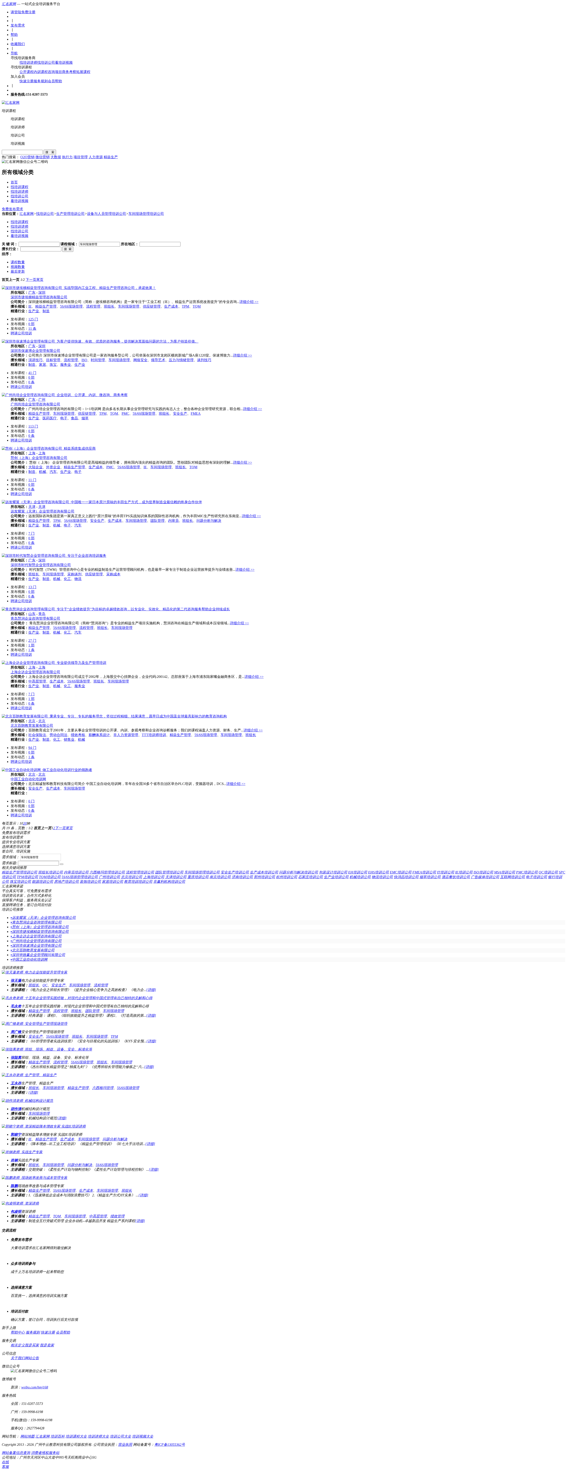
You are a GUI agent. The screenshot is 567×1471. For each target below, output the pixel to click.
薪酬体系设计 (99, 735)
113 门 (33, 426)
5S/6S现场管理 (71, 306)
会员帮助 (55, 81)
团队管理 (157, 520)
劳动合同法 (58, 735)
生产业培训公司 (336, 877)
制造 (46, 311)
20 (25, 823)
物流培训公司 (382, 877)
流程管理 (93, 306)
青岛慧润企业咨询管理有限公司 (35, 618)
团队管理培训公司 (169, 872)
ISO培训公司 (483, 872)
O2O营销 (27, 157)
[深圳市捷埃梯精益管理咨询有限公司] (79, 288)
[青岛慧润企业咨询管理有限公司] (116, 609)
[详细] (151, 990)
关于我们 (18, 1358)
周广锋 (16, 1032)
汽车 (53, 472)
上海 (31, 453)
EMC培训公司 (401, 872)
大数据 (55, 157)
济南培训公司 (242, 877)
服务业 (65, 364)
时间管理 (98, 360)
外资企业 (53, 467)
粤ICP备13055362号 (169, 1444)
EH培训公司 (357, 872)
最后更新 (18, 271)
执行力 (67, 157)
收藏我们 (18, 44)
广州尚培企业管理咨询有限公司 (35, 404)
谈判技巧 (204, 360)
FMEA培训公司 (424, 872)
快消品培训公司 (406, 877)
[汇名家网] (10, 102)
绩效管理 (117, 1216)
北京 (31, 721)
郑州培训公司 (264, 877)
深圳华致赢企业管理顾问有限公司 (38, 955)
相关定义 (18, 1345)
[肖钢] (22, 1152)
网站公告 (32, 1358)
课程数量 (18, 262)
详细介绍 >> (248, 302)
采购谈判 (74, 574)
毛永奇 (16, 1006)
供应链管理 (152, 306)
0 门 (31, 801)
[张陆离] (47, 1049)
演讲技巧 (35, 360)
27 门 (32, 640)
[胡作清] (27, 1101)
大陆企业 (35, 467)
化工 (67, 579)
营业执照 (125, 1444)
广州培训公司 (109, 877)
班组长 (109, 306)
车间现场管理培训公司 (146, 214)
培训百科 (57, 1436)
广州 (41, 399)
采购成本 (113, 574)
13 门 (32, 587)
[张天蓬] (34, 972)
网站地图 (27, 1436)
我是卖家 (47, 1345)
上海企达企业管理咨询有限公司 (35, 672)
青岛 (41, 614)
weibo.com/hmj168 (34, 1387)
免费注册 (28, 12)
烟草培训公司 (430, 877)
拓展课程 (83, 72)
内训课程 (41, 72)
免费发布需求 (12, 209)
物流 (78, 579)
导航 (14, 53)
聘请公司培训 (21, 333)
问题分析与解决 (208, 520)
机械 (42, 472)
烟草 (85, 418)
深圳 (41, 292)
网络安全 (140, 360)
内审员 (173, 520)
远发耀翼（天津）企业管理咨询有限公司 (42, 511)
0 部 (31, 324)
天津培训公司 (175, 877)
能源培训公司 (42, 881)
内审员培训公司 (76, 872)
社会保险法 (37, 735)
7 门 (31, 533)
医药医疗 (50, 418)
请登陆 (16, 12)
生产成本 (171, 306)
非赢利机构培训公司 (169, 881)
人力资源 (96, 157)
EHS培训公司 (378, 872)
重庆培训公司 (198, 877)
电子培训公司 (536, 877)
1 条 (31, 650)
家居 (42, 364)
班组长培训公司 (50, 872)
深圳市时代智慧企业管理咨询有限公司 (41, 565)
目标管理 (53, 360)
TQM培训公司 (50, 877)
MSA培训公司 (504, 872)
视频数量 (18, 267)
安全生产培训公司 (235, 872)
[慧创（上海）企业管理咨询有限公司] (49, 448)
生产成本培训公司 (264, 872)
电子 (63, 418)
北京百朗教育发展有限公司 (32, 725)
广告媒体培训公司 (485, 877)
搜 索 (49, 152)
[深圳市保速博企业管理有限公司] (100, 341)
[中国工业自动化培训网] (47, 770)
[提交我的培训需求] (61, 864)
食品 (74, 418)
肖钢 (14, 1160)
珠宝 (53, 364)
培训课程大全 (76, 1436)
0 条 (31, 382)
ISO (84, 360)
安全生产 (180, 413)
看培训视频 (64, 62)
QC (45, 985)
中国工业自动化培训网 (28, 779)
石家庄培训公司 (310, 877)
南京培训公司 (220, 877)
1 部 (31, 645)
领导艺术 (158, 360)
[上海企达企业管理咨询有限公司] (54, 663)
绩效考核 (78, 735)
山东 (31, 614)
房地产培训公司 (66, 881)
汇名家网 (9, 4)
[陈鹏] (34, 1178)
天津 (31, 507)
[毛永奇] (77, 998)
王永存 (16, 1083)
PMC (125, 413)
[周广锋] (34, 1024)
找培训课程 (19, 187)
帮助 (14, 35)
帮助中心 (18, 1332)
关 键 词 (8, 244)
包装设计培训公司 (333, 872)
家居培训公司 (112, 881)
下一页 (31, 279)
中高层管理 (37, 681)
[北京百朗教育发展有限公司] (114, 716)
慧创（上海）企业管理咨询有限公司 (39, 458)
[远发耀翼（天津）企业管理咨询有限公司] (102, 502)
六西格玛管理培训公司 (107, 872)
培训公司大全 (120, 1436)
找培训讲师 (28, 62)
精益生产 (111, 157)
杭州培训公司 (286, 877)
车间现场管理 (128, 306)
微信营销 (42, 157)
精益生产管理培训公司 (19, 872)
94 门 (32, 748)
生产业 (33, 311)
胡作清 (16, 1109)
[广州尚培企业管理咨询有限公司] (65, 395)
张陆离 (16, 1057)
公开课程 (26, 72)
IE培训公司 (464, 872)
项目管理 (81, 157)
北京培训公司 (131, 877)
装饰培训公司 (90, 881)
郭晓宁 (16, 1134)
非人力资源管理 (125, 735)
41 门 (32, 373)
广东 (31, 292)
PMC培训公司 (527, 872)
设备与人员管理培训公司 (106, 214)
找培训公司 (46, 62)
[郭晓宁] (44, 1126)
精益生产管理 (45, 306)
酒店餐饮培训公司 (456, 877)
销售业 (69, 739)
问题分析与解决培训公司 (298, 872)
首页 (14, 182)
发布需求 (18, 25)
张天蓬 (16, 980)
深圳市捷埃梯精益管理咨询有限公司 (39, 297)
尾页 (39, 279)
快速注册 (26, 81)
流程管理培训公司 (140, 872)
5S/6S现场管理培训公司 (80, 877)
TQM (197, 306)
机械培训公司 (360, 877)
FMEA (196, 413)
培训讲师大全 (98, 1436)
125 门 (33, 319)
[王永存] (29, 1075)
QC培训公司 (548, 872)
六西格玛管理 (102, 1088)
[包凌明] (20, 1203)
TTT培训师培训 (154, 735)
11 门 (32, 480)
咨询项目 (55, 72)
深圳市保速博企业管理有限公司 (35, 351)
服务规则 (41, 81)
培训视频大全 (142, 1436)
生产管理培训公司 (70, 214)
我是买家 (32, 1345)
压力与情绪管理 (181, 360)
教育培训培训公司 (138, 881)
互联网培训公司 (512, 877)
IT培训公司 (445, 872)
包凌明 (16, 1211)
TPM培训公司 (27, 877)
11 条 (32, 328)
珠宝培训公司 (20, 881)
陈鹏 (14, 1186)
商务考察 (69, 72)
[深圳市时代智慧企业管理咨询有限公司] (54, 555)
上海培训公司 (153, 877)
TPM (185, 306)
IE (30, 306)
